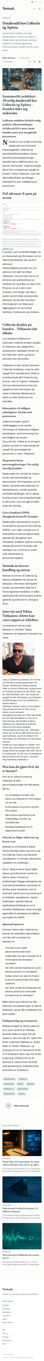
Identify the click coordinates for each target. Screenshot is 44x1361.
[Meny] (39, 9)
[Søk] (34, 9)
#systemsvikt (9, 1094)
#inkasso (30, 1084)
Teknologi (6, 1309)
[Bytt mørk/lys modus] (40, 2)
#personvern (23, 1089)
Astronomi (6, 1316)
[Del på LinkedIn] (40, 62)
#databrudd (9, 1084)
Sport (4, 1319)
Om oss (5, 1333)
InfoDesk (7, 1050)
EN (36, 2)
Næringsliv (6, 1312)
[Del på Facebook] (30, 62)
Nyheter (6, 18)
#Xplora (21, 1094)
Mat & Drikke (7, 1322)
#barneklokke (9, 1079)
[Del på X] (35, 62)
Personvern (6, 1340)
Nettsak (8, 9)
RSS (4, 1344)
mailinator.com (7, 249)
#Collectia (23, 1079)
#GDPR (20, 1084)
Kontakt (5, 1337)
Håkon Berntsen (8, 58)
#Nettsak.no (9, 1089)
